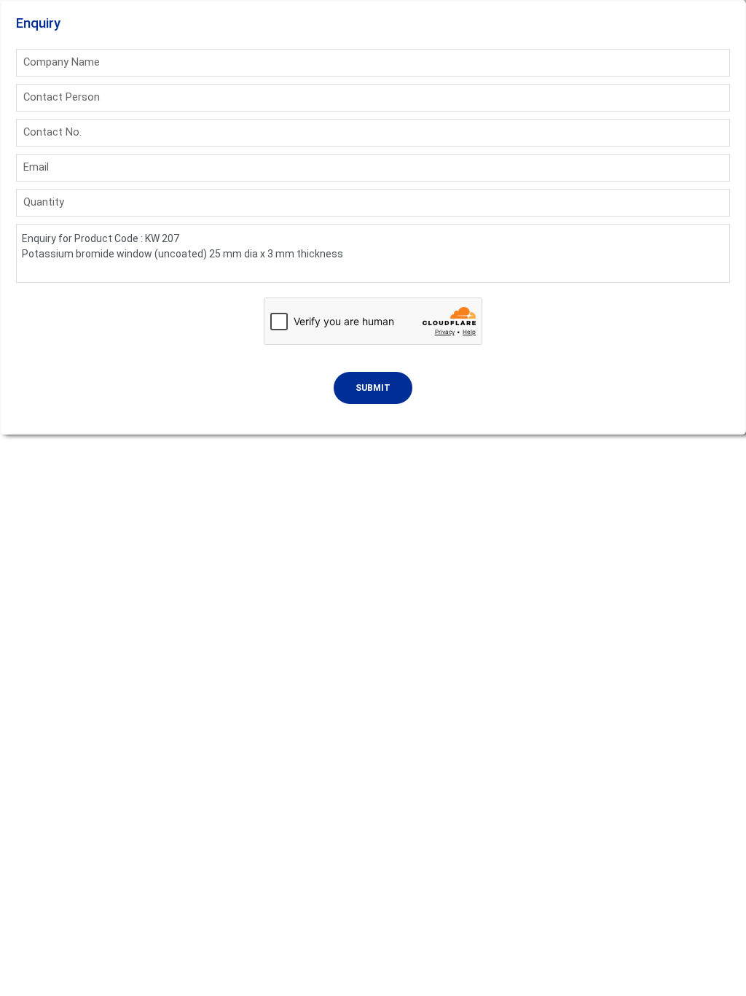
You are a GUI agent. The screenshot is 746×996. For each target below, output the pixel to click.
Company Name (61, 62)
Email (36, 167)
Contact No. (52, 132)
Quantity (43, 202)
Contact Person (61, 97)
